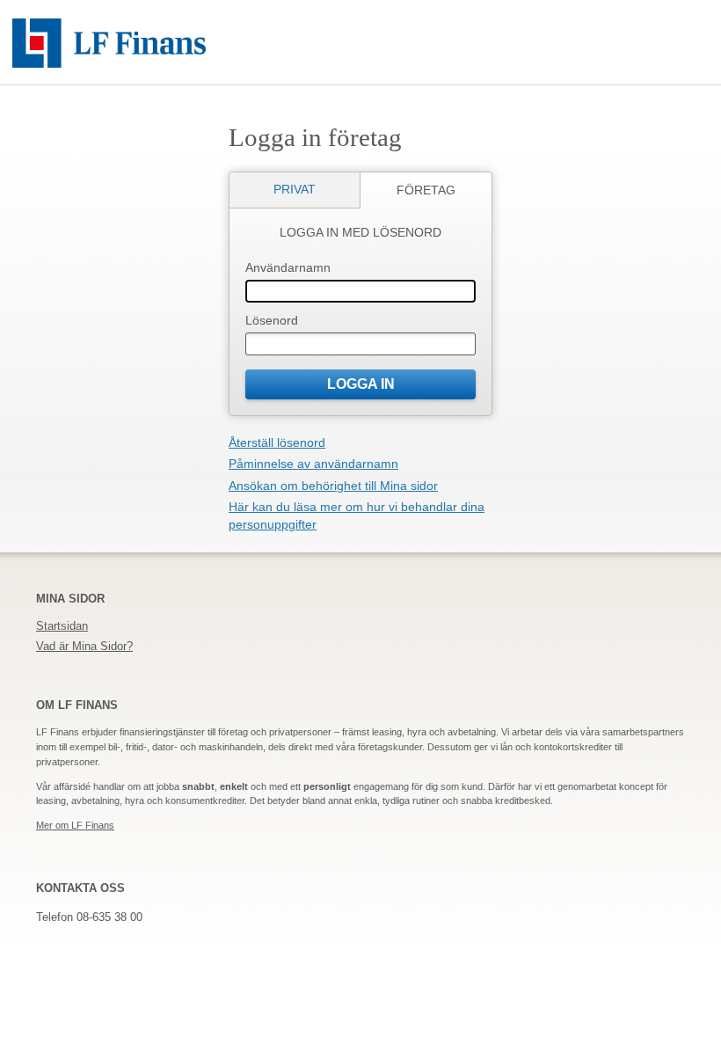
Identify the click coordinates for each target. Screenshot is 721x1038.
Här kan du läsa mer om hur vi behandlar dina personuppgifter (356, 515)
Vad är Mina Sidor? (84, 646)
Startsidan (62, 625)
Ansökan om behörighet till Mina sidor (333, 486)
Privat (294, 189)
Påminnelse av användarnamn (313, 464)
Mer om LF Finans (75, 825)
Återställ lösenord (277, 442)
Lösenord (271, 320)
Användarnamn (288, 267)
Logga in (361, 383)
